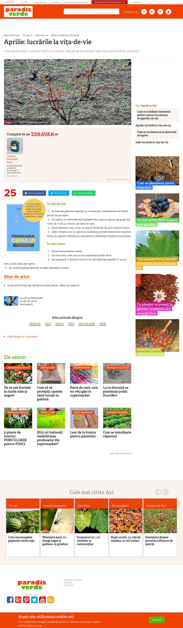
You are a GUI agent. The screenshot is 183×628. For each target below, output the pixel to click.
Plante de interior (17, 412)
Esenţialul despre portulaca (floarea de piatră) (159, 540)
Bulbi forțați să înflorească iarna (150, 351)
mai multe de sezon (120, 453)
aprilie (102, 323)
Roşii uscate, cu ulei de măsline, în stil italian (125, 539)
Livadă (24, 2)
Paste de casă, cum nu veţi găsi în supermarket (84, 391)
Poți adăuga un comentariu (23, 336)
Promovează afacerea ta (109, 2)
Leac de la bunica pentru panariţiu (83, 434)
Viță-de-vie (40, 2)
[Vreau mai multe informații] (23, 227)
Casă (55, 2)
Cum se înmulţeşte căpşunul (117, 434)
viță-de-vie (34, 323)
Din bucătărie (81, 367)
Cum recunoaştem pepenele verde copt (21, 539)
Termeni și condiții (73, 580)
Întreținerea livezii (18, 367)
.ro (56, 134)
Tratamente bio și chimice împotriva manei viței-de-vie (157, 263)
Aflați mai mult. (34, 625)
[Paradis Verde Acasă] (18, 11)
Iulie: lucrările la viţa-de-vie (152, 142)
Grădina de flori (156, 505)
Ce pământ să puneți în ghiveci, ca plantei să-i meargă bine (155, 308)
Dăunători (84, 505)
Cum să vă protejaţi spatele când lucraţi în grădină (49, 393)
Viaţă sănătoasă (83, 412)
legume (59, 323)
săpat (48, 323)
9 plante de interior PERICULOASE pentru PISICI (15, 438)
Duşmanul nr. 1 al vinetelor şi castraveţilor (88, 540)
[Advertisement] (91, 25)
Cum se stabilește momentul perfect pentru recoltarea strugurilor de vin (153, 115)
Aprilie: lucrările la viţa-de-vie (65, 35)
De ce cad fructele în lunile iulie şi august (17, 391)
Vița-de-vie (27, 35)
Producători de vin (76, 2)
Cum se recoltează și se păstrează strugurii (156, 133)
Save (10, 122)
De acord (156, 619)
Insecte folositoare (54, 505)
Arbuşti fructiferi (117, 412)
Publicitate (69, 585)
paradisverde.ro (11, 35)
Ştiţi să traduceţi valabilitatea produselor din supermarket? (50, 438)
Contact (136, 2)
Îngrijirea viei (41, 35)
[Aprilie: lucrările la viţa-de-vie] (67, 91)
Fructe (13, 505)
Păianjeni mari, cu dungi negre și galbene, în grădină (55, 540)
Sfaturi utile (47, 367)
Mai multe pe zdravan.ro (117, 179)
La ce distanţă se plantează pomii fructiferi (115, 391)
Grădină (9, 2)
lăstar (71, 323)
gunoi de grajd (87, 323)
